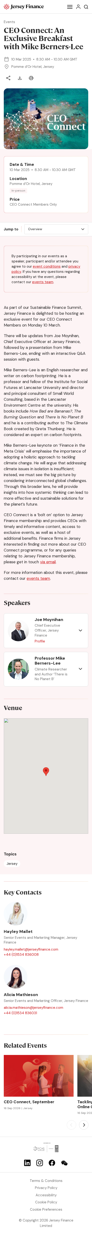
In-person (18, 190)
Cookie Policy (46, 1202)
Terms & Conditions (46, 1180)
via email (48, 561)
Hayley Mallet (18, 931)
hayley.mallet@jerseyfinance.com (31, 949)
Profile (40, 641)
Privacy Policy (46, 1187)
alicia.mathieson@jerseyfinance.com (33, 1007)
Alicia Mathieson (21, 994)
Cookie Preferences (46, 1209)
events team (42, 282)
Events (9, 22)
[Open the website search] (86, 7)
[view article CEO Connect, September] (39, 1076)
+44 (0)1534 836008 (21, 954)
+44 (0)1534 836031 (20, 1013)
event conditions (47, 266)
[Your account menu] (78, 7)
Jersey (12, 863)
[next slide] (83, 1125)
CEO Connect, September (29, 1101)
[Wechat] (64, 1163)
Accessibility (46, 1195)
